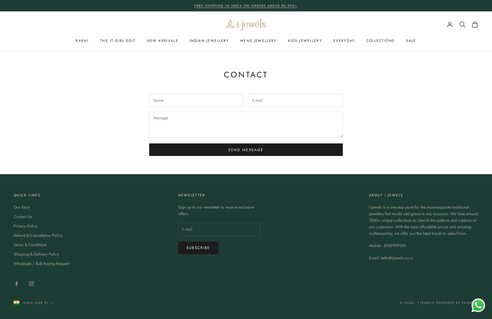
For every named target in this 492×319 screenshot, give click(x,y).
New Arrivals (162, 40)
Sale (411, 40)
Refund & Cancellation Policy (38, 235)
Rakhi (82, 40)
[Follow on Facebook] (16, 284)
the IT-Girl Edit (118, 40)
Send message (245, 150)
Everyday (344, 40)
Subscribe (198, 247)
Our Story (22, 207)
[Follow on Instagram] (31, 284)
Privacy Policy (25, 226)
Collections (380, 40)
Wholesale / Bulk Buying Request (41, 263)
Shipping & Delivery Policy (36, 254)
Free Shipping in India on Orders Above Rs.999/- (246, 5)
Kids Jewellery (305, 40)
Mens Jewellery (258, 40)
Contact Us (23, 216)
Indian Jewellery (209, 40)
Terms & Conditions (30, 245)
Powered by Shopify (457, 303)
